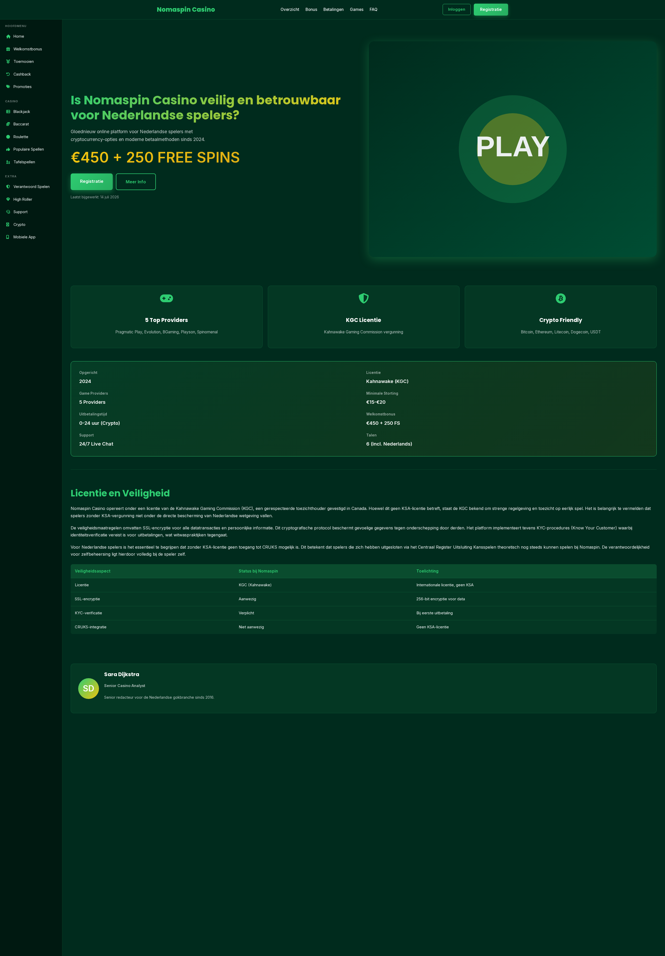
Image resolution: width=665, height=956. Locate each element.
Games (356, 9)
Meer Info (136, 181)
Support (21, 212)
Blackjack (22, 111)
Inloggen (456, 9)
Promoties (23, 86)
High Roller (23, 199)
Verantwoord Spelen (32, 186)
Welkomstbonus (28, 48)
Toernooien (24, 61)
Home (19, 36)
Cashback (22, 74)
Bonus (311, 9)
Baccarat (21, 124)
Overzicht (290, 9)
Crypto (19, 224)
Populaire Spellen (29, 149)
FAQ (373, 9)
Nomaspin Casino (186, 9)
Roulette (21, 136)
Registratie (491, 9)
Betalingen (333, 9)
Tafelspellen (24, 161)
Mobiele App (25, 237)
